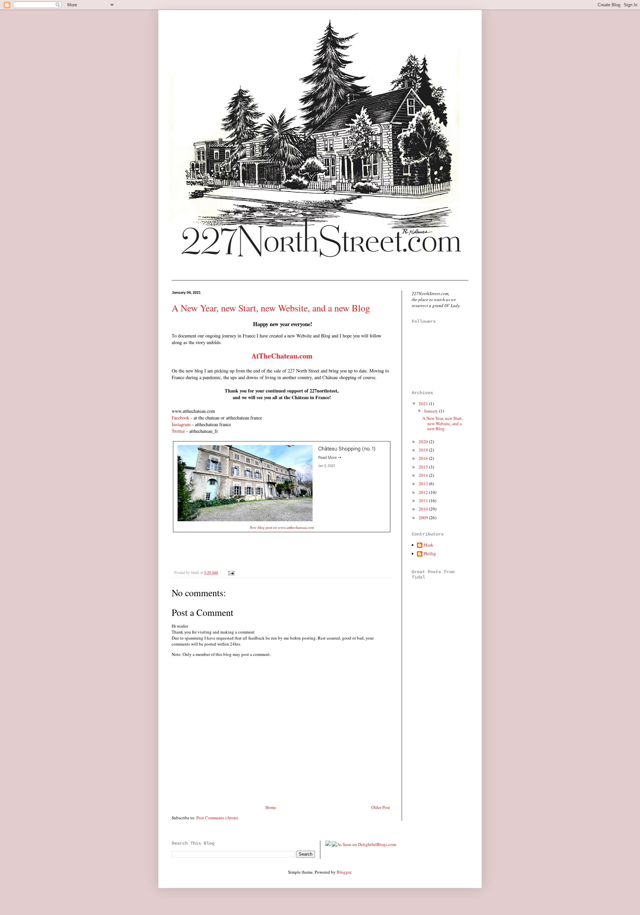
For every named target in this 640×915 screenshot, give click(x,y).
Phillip (430, 554)
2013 (424, 484)
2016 (424, 458)
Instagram (181, 424)
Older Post (380, 807)
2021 (424, 403)
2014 (424, 475)
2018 (424, 450)
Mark (428, 545)
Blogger (344, 872)
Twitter (179, 431)
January (431, 411)
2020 (424, 441)
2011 (424, 501)
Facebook (180, 417)
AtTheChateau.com (281, 355)
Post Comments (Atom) (217, 818)
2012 (424, 492)
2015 (424, 467)
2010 (424, 509)
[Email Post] (230, 572)
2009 (424, 518)
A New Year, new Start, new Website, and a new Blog (271, 307)
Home (270, 807)
